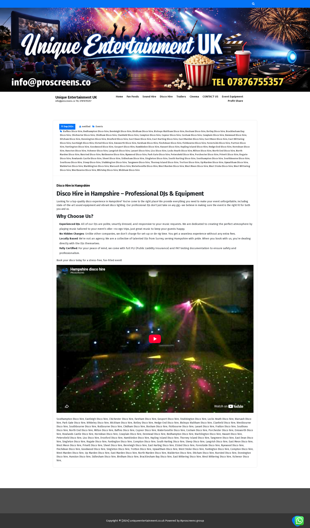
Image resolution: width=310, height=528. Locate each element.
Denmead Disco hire (235, 135)
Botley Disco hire (215, 131)
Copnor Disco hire (171, 135)
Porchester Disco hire (206, 154)
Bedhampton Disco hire (96, 131)
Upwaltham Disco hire (236, 162)
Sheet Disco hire (111, 158)
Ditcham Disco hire (70, 139)
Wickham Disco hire (129, 170)
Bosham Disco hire (195, 131)
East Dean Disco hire (140, 139)
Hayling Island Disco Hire (194, 147)
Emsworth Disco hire (125, 143)
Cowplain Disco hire (213, 135)
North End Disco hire (223, 150)
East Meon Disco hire (216, 139)
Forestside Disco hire (218, 143)
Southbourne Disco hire (236, 158)
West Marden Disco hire (171, 166)
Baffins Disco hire (72, 131)
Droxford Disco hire (117, 139)
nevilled (86, 126)
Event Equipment (232, 96)
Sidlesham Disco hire (132, 158)
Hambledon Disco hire (147, 147)
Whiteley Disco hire (107, 170)
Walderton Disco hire (71, 166)
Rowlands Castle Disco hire (86, 158)
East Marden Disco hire (191, 139)
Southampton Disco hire (209, 158)
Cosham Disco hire (192, 135)
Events (99, 126)
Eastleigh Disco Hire (83, 143)
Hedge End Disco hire (220, 147)
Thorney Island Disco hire (164, 162)
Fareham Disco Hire (147, 143)
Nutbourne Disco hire (113, 154)
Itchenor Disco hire (97, 150)
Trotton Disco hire (189, 162)
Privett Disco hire (228, 154)
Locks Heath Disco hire (179, 150)
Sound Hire (149, 96)
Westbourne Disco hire (84, 170)
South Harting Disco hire (181, 158)
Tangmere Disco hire (139, 162)
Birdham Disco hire (142, 131)
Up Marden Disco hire (211, 162)
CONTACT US (210, 96)
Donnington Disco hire (93, 139)
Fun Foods (133, 96)
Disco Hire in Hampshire (73, 186)
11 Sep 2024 (67, 126)
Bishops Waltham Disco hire (169, 131)
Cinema (194, 96)
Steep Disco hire (91, 162)
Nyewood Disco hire (136, 154)
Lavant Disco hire (140, 150)
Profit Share (235, 100)
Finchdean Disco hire (170, 143)
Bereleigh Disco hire (120, 131)
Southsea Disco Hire (71, 162)
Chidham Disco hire (106, 135)
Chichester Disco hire (83, 135)
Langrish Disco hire (119, 150)
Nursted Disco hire (90, 154)
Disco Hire (166, 96)
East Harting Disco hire (165, 139)
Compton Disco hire (150, 135)
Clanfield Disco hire (128, 135)
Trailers (181, 96)
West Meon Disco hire (196, 166)
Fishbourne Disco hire (194, 143)
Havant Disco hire (169, 147)
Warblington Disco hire (96, 166)
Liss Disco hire (158, 150)
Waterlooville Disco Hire (145, 166)
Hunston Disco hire (75, 150)
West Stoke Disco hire (221, 166)
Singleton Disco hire (156, 158)
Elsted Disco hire (104, 143)
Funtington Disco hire (77, 147)
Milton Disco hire (202, 150)
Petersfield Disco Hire (182, 154)
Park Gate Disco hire (159, 154)
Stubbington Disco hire (114, 162)
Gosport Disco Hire (124, 147)
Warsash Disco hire (120, 166)
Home (119, 96)
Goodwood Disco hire (101, 147)
